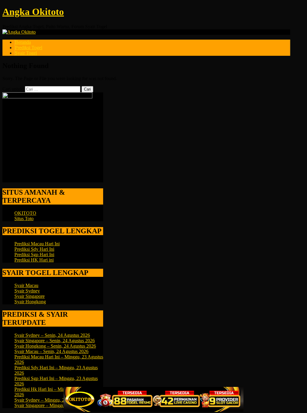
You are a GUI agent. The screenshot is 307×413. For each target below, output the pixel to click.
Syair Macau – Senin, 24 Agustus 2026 (51, 351)
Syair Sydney (27, 290)
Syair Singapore (29, 296)
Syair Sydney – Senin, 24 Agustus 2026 (52, 335)
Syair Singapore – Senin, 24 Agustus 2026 (54, 340)
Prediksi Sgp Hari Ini (34, 254)
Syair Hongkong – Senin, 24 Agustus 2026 (55, 346)
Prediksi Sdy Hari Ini (34, 249)
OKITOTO (25, 213)
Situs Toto (24, 218)
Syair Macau (26, 285)
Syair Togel (26, 52)
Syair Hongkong (30, 301)
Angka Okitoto (33, 11)
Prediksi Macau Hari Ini (37, 243)
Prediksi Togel (28, 47)
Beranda (23, 42)
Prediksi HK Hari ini (34, 259)
